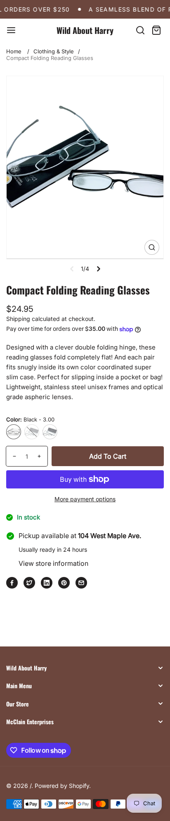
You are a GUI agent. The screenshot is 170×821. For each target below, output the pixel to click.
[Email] (81, 583)
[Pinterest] (64, 583)
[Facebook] (12, 583)
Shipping (18, 318)
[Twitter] (29, 583)
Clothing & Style (53, 51)
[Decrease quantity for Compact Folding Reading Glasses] (11, 456)
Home (13, 51)
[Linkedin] (46, 583)
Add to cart (107, 456)
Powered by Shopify (62, 785)
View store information (53, 563)
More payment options (85, 499)
